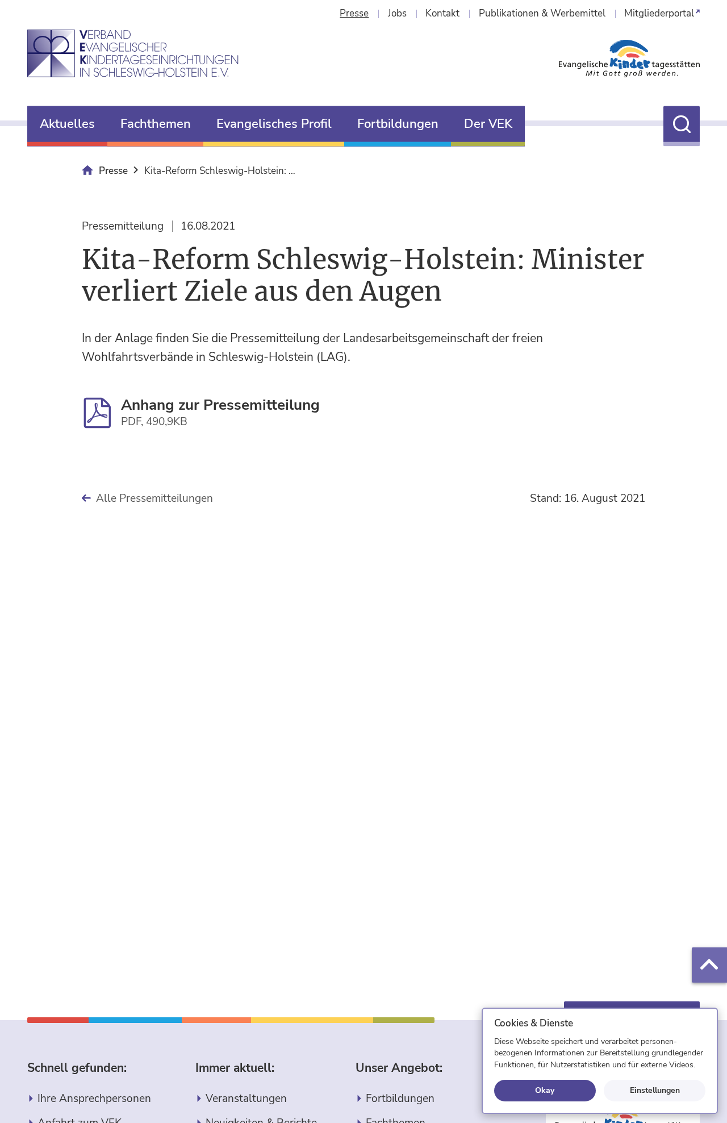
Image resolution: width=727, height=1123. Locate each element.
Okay (544, 1090)
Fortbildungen (400, 1098)
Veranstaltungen (246, 1098)
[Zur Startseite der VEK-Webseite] (133, 53)
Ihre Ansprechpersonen (94, 1098)
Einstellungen (655, 1090)
